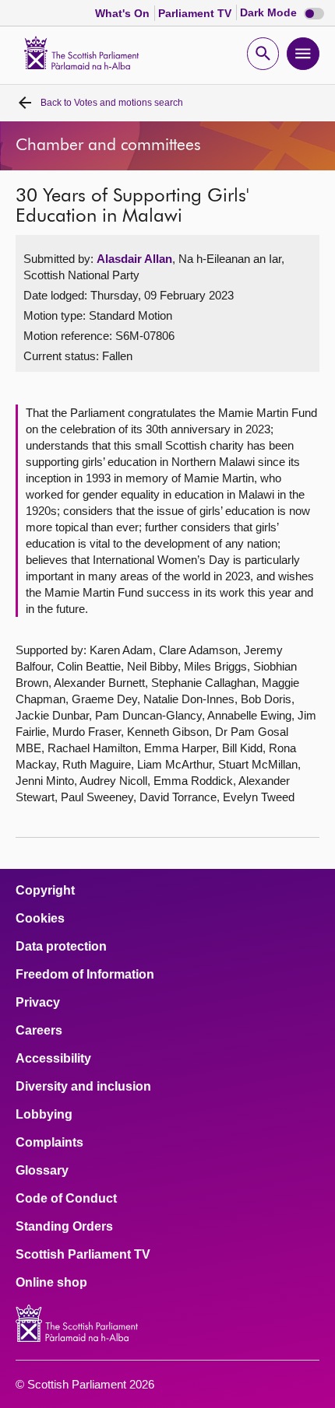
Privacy (38, 1002)
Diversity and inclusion (83, 1087)
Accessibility (53, 1058)
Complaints (49, 1143)
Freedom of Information (85, 974)
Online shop (51, 1283)
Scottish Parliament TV (83, 1255)
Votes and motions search (112, 102)
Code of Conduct (66, 1199)
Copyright (45, 890)
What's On (124, 13)
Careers (39, 1030)
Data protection (61, 946)
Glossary (42, 1171)
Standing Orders (64, 1227)
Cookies (40, 918)
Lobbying (44, 1115)
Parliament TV (196, 13)
